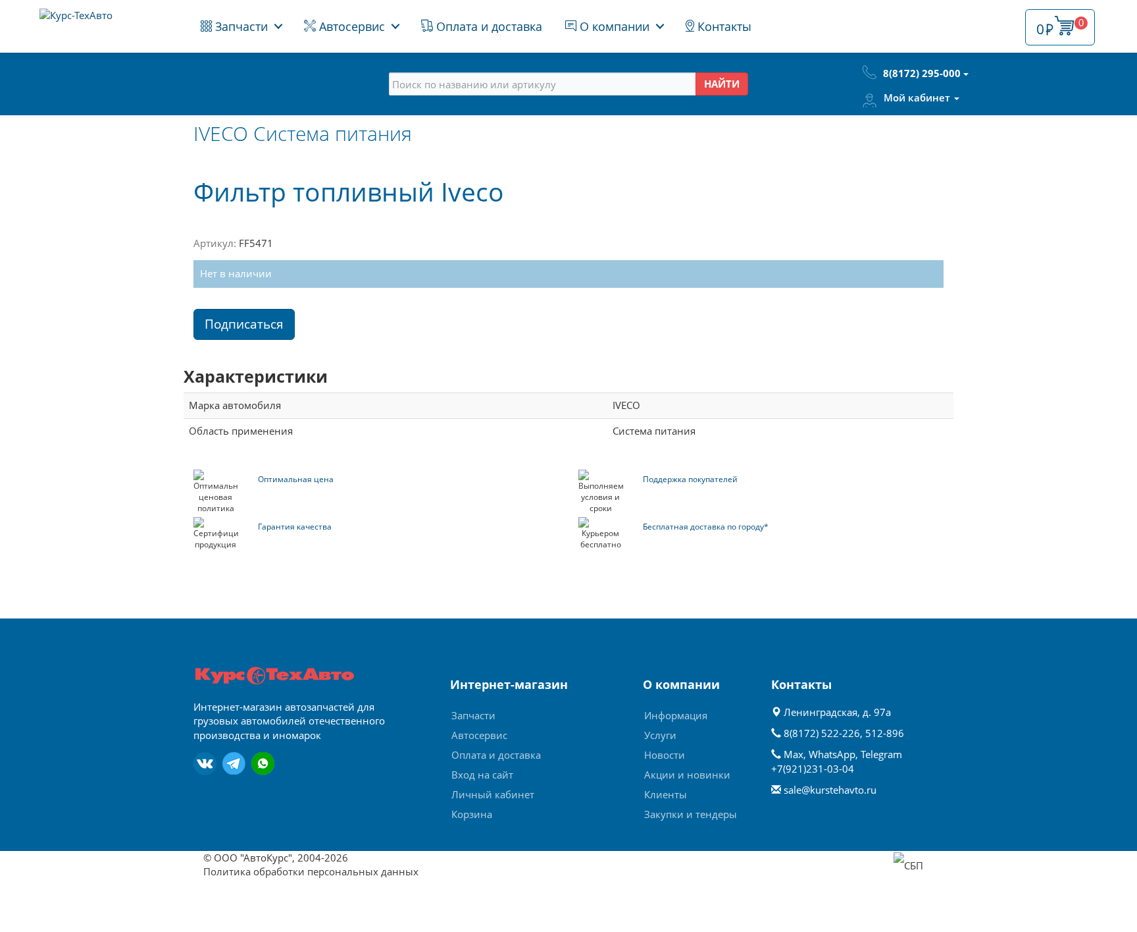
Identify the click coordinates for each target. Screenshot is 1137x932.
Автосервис (350, 26)
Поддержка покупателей (690, 479)
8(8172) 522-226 (822, 733)
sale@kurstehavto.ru (830, 789)
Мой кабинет (918, 97)
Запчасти (240, 26)
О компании (612, 26)
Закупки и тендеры (690, 814)
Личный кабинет (492, 794)
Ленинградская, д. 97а (836, 712)
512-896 (884, 733)
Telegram (881, 754)
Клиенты (665, 794)
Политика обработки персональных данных (310, 871)
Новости (664, 754)
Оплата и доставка (487, 26)
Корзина (471, 814)
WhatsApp (832, 754)
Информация (675, 715)
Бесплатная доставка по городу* (706, 526)
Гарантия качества (295, 526)
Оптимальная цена (296, 479)
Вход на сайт (482, 774)
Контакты (722, 26)
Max (793, 754)
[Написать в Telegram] (233, 763)
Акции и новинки (687, 774)
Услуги (660, 735)
